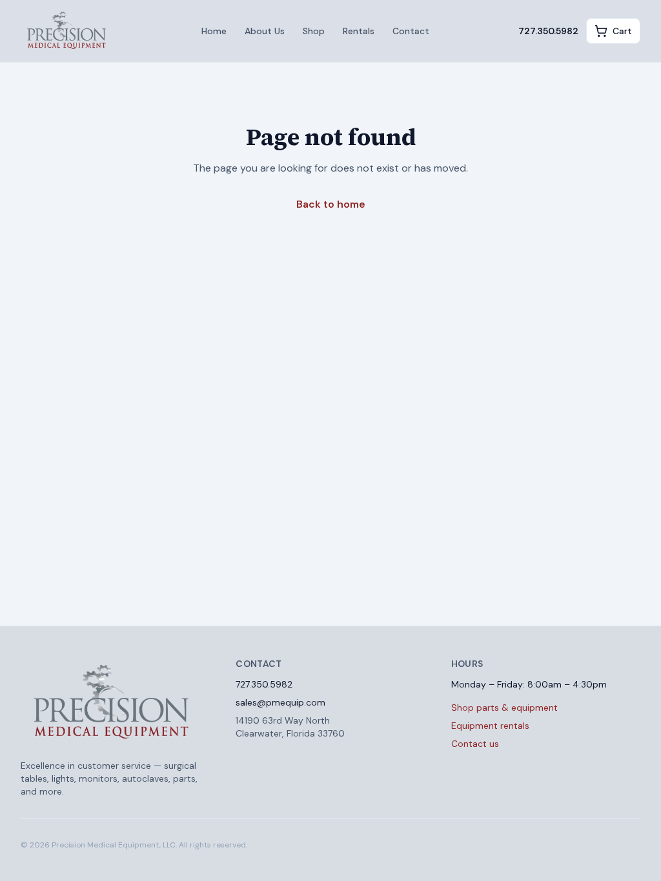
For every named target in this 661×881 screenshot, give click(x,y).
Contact (410, 31)
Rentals (358, 31)
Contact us (475, 743)
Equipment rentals (490, 725)
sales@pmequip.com (280, 702)
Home (214, 31)
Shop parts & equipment (504, 707)
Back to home (330, 204)
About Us (265, 31)
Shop (314, 31)
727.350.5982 (548, 31)
